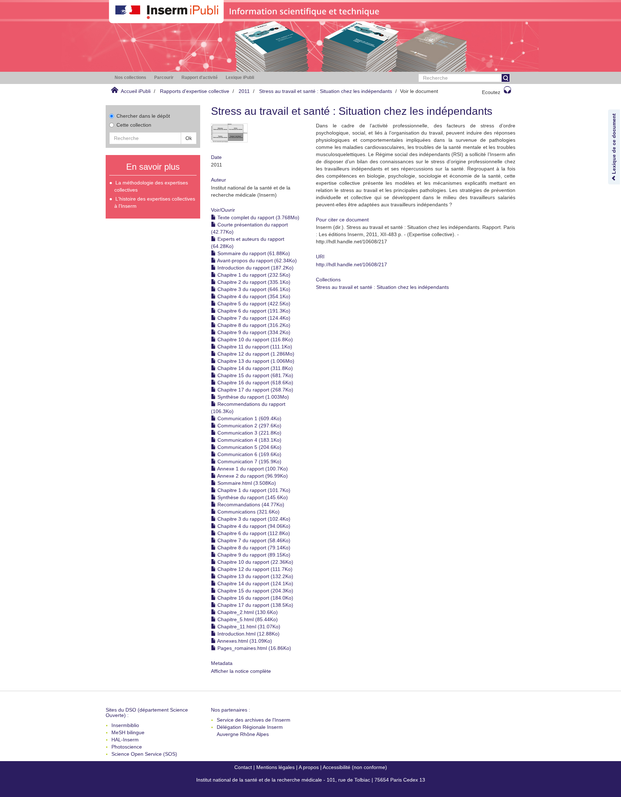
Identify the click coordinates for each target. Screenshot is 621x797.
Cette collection (133, 125)
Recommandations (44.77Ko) (250, 504)
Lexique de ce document (614, 144)
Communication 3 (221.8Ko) (248, 433)
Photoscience (126, 747)
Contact (243, 767)
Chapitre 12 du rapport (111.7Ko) (254, 569)
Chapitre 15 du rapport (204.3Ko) (254, 591)
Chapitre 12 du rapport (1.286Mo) (255, 354)
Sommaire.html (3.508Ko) (246, 483)
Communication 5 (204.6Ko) (248, 447)
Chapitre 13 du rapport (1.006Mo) (255, 361)
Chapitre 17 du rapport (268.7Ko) (254, 390)
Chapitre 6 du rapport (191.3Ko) (253, 311)
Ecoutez (491, 92)
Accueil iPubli (136, 91)
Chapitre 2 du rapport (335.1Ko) (253, 282)
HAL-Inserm (125, 739)
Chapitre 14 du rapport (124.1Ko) (254, 583)
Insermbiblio (125, 725)
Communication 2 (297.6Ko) (248, 425)
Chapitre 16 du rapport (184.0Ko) (254, 598)
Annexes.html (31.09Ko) (244, 641)
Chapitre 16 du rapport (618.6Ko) (254, 382)
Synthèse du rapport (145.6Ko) (252, 497)
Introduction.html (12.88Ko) (248, 634)
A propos (309, 767)
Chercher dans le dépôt (143, 116)
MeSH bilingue (127, 732)
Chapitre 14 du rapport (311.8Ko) (254, 368)
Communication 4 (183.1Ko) (248, 440)
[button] (130, 78)
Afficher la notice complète (241, 671)
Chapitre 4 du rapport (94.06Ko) (253, 526)
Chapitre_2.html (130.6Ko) (247, 612)
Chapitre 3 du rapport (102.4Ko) (253, 519)
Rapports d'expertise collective (194, 91)
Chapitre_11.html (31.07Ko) (248, 626)
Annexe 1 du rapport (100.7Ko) (252, 469)
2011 (244, 91)
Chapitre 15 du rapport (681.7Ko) (254, 375)
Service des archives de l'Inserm (253, 720)
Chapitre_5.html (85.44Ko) (247, 619)
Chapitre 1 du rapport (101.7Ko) (253, 490)
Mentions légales (275, 767)
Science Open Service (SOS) (144, 754)
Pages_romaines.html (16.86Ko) (253, 648)
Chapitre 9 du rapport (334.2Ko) (253, 332)
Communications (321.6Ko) (248, 512)
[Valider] (505, 78)
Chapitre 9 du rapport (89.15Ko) (253, 555)
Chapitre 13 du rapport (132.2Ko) (254, 576)
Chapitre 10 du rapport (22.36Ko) (254, 562)
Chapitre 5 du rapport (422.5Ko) (253, 303)
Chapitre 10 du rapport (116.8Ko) (254, 339)
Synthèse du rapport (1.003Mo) (252, 397)
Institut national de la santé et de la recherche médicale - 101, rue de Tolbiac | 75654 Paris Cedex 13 (310, 780)
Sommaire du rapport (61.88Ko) (253, 253)
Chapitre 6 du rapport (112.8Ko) (253, 533)
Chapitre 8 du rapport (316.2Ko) (253, 325)
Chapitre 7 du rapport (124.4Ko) (253, 318)
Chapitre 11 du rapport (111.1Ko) (254, 347)
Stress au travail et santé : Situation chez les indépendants (325, 91)
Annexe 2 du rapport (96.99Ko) (252, 476)
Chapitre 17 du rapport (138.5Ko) (254, 605)
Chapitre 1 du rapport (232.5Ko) (253, 275)
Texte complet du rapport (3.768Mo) (257, 217)
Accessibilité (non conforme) (355, 767)
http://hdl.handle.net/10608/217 (351, 264)
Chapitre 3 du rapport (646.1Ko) (253, 289)
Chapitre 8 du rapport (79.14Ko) (253, 547)
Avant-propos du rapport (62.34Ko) (256, 260)
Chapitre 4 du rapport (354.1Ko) (253, 296)
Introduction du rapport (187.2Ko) (255, 268)
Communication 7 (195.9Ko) (248, 461)
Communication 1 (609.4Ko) (248, 418)
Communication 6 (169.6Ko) (248, 454)
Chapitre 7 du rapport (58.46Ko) (253, 540)
